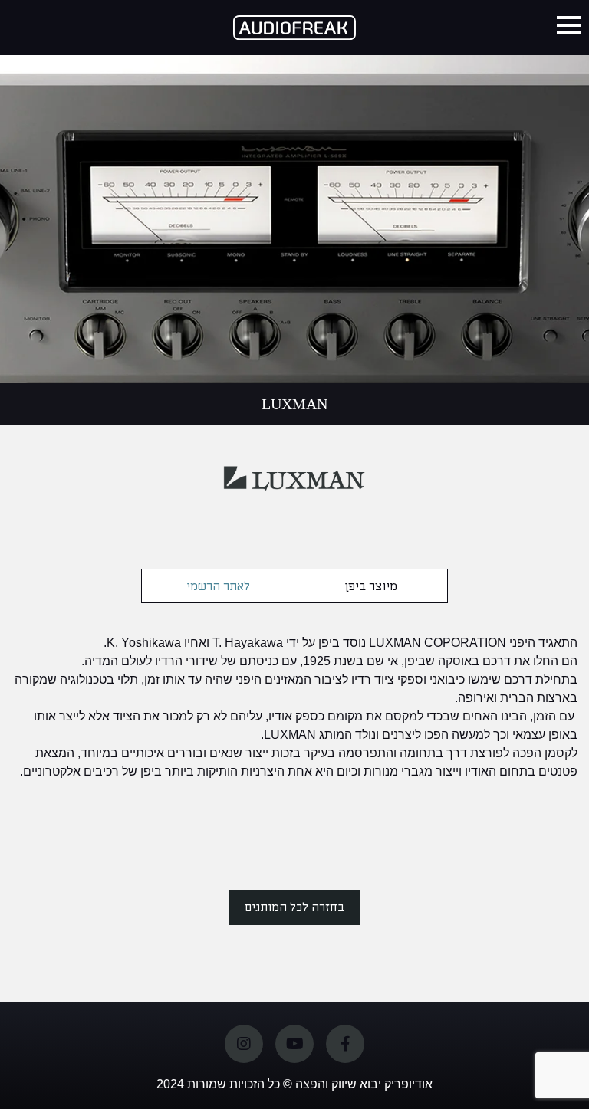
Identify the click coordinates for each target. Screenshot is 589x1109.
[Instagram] (244, 1044)
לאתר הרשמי (218, 586)
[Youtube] (294, 1044)
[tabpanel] (294, 191)
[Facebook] (345, 1044)
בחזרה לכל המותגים (294, 907)
